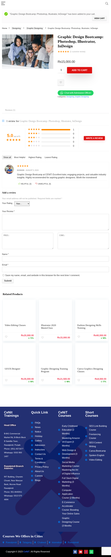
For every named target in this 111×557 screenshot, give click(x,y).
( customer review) (77, 52)
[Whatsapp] (91, 552)
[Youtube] (81, 552)
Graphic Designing (35, 28)
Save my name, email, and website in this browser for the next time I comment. (42, 275)
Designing (16, 28)
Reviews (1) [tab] (10, 110)
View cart (99, 18)
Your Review (8, 211)
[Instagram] (86, 552)
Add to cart (79, 70)
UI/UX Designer (12, 368)
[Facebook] (75, 552)
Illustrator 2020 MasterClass (48, 326)
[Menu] (3, 3)
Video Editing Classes (15, 325)
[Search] (107, 3)
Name (5, 254)
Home (4, 28)
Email (5, 265)
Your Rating (7, 203)
